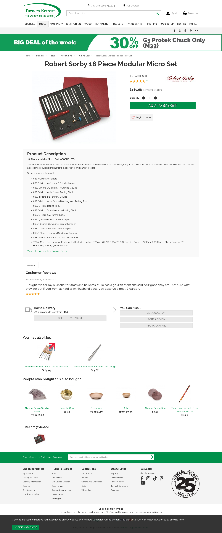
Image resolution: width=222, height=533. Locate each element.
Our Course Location (61, 482)
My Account (28, 473)
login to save (143, 117)
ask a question (156, 313)
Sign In (175, 13)
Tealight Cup (67, 408)
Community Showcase (92, 482)
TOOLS (42, 24)
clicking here (177, 519)
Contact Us (57, 478)
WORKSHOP (167, 24)
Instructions (87, 473)
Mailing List (57, 498)
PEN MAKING (101, 24)
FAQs (84, 486)
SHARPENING (73, 24)
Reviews (30, 265)
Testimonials (57, 486)
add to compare (156, 326)
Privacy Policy (117, 482)
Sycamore (96, 408)
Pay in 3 (114, 473)
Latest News (57, 494)
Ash (126, 408)
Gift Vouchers (29, 490)
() (147, 81)
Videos (85, 478)
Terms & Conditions (119, 486)
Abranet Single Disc (155, 408)
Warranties (86, 490)
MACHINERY (56, 24)
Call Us (102, 5)
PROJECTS (117, 24)
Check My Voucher (31, 494)
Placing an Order (30, 478)
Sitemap (115, 490)
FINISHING (151, 24)
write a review (156, 319)
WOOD (88, 24)
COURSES (29, 24)
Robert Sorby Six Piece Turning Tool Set (46, 366)
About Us (56, 473)
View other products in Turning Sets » (47, 251)
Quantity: (135, 98)
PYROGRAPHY (134, 24)
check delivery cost (70, 318)
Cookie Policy (117, 478)
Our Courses (132, 5)
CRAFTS (181, 24)
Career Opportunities (61, 490)
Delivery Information (32, 482)
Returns (26, 486)
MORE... (193, 24)
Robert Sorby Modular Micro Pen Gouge (94, 366)
